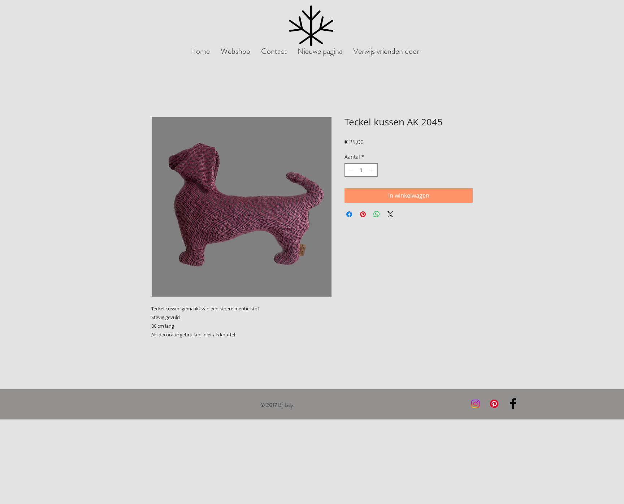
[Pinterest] (494, 403)
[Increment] (372, 170)
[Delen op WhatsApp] (376, 214)
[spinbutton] (361, 170)
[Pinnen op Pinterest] (363, 214)
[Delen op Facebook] (349, 214)
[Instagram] (475, 403)
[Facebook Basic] (513, 403)
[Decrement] (350, 170)
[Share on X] (390, 214)
